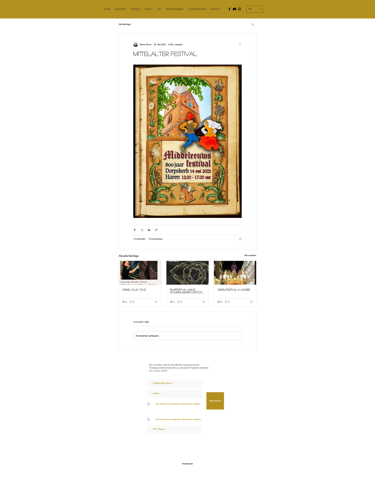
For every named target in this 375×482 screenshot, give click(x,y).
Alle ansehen (250, 255)
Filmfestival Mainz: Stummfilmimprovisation (186, 291)
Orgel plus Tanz (134, 289)
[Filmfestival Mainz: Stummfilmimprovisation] (187, 273)
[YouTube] (234, 9)
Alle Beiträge (125, 24)
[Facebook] (229, 9)
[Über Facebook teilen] (134, 229)
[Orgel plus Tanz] (140, 273)
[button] (252, 24)
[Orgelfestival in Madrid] (235, 273)
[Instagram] (239, 9)
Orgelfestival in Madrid (233, 289)
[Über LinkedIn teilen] (149, 229)
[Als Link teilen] (156, 229)
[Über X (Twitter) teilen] (141, 229)
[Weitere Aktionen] (240, 44)
